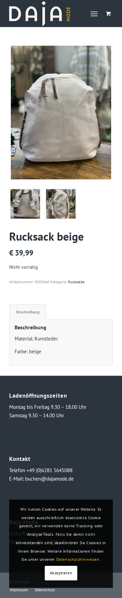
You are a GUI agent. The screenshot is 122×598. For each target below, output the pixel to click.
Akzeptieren (61, 572)
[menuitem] (96, 13)
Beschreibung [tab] (27, 311)
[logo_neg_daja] (50, 13)
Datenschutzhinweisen (78, 559)
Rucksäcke (76, 282)
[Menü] (94, 13)
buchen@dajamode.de (49, 478)
